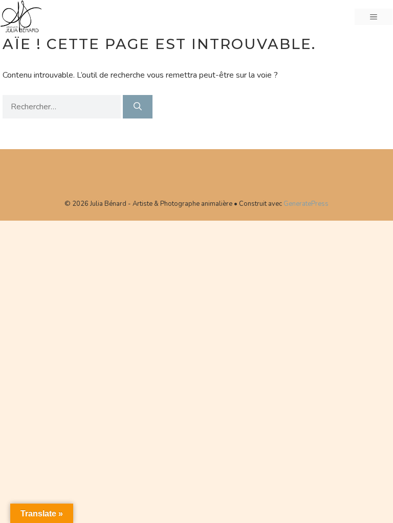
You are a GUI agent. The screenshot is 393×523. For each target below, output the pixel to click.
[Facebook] (177, 174)
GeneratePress (306, 203)
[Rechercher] (137, 106)
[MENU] (373, 17)
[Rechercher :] (63, 106)
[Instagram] (211, 174)
